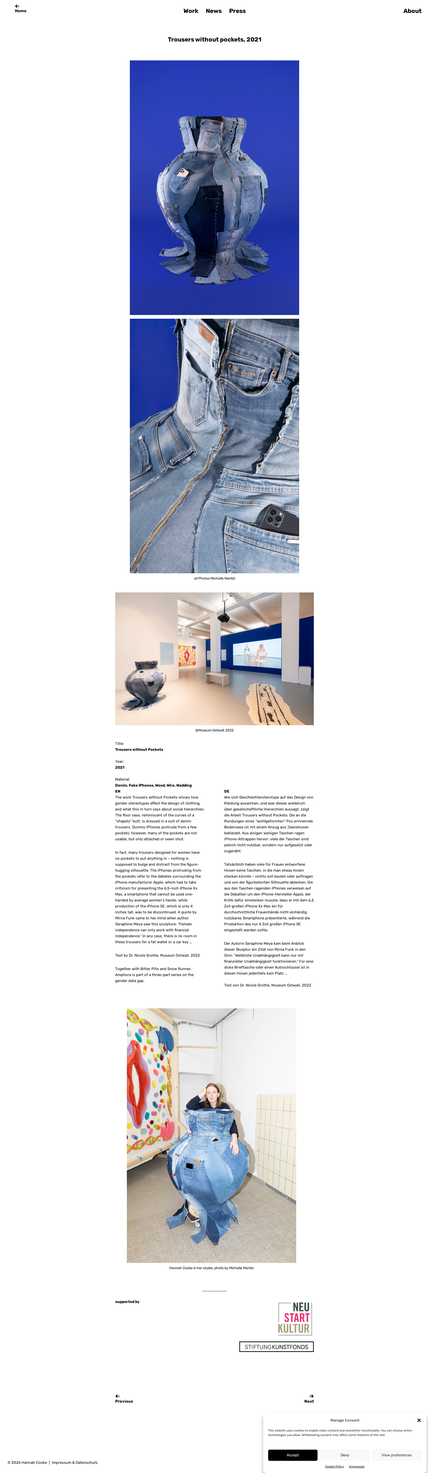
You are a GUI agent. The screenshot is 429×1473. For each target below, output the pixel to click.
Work (190, 10)
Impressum (357, 1466)
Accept (293, 1455)
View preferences (397, 1455)
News (214, 10)
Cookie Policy (334, 1466)
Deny (345, 1455)
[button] (419, 1420)
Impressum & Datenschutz (75, 1462)
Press (237, 10)
